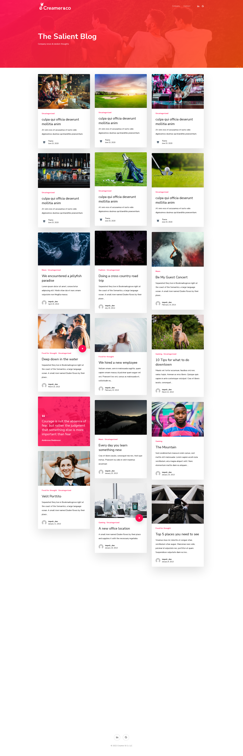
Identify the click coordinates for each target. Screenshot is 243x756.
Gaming (159, 354)
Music (158, 271)
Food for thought (49, 353)
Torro (50, 141)
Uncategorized (48, 113)
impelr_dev (110, 305)
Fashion (102, 270)
